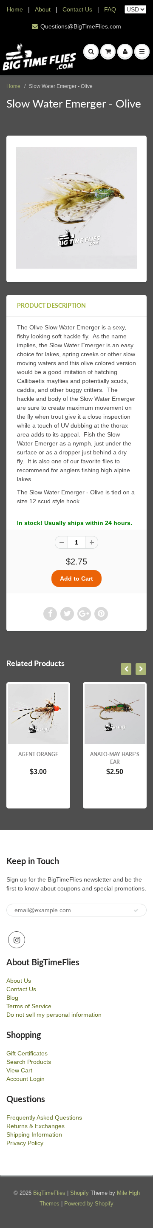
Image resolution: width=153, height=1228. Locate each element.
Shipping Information (34, 1134)
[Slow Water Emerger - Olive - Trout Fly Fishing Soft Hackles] (76, 208)
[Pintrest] (101, 614)
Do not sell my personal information (54, 1014)
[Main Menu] (141, 51)
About (43, 9)
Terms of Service (28, 1006)
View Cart (19, 1070)
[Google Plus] (84, 614)
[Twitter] (67, 614)
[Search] (90, 51)
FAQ (110, 9)
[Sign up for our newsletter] (136, 910)
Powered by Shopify (88, 1203)
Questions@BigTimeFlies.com (80, 26)
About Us (18, 980)
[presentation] (126, 669)
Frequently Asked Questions (44, 1117)
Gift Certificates (27, 1053)
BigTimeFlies (49, 1193)
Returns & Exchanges (35, 1126)
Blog (12, 997)
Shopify (79, 1193)
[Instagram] (16, 939)
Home (15, 9)
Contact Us (77, 9)
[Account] (125, 51)
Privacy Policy (24, 1143)
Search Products (28, 1061)
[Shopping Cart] (107, 51)
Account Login (25, 1078)
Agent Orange (38, 754)
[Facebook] (50, 614)
